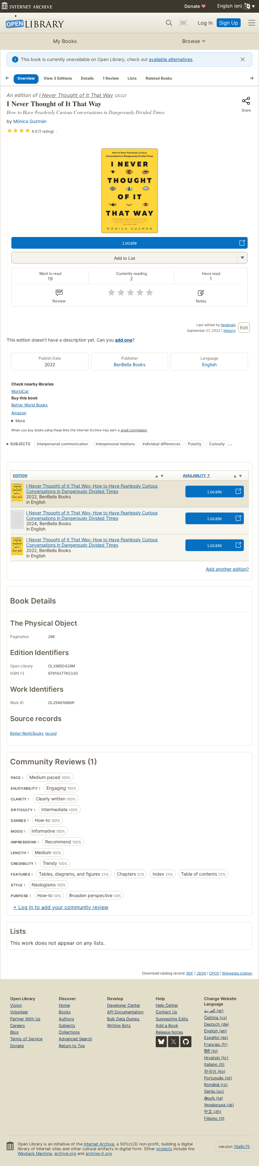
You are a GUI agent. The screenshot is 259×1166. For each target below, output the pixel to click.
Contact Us (166, 1012)
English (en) (215, 1031)
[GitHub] (185, 1041)
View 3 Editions (58, 78)
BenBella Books (129, 364)
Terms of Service (26, 1038)
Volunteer (19, 1012)
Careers (17, 1025)
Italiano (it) (214, 1064)
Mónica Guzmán (29, 121)
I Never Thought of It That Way (76, 95)
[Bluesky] (161, 1041)
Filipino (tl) (214, 1118)
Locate (130, 243)
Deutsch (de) (216, 1024)
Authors (66, 1019)
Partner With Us (25, 1019)
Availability (196, 475)
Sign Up (228, 23)
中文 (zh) (212, 1111)
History (230, 330)
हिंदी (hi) (211, 1051)
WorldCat (20, 391)
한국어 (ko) (215, 1071)
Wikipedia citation (237, 973)
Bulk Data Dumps (123, 1019)
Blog (14, 1032)
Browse (191, 41)
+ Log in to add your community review (60, 907)
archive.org (65, 1153)
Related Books (159, 78)
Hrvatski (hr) (216, 1057)
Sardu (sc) (214, 1091)
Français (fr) (216, 1044)
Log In (205, 23)
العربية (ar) (214, 1010)
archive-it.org (99, 1153)
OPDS (214, 973)
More (20, 420)
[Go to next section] (252, 79)
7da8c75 (242, 1146)
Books (65, 1012)
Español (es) (216, 1037)
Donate (195, 6)
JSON (201, 973)
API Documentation (125, 1012)
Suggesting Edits (172, 1019)
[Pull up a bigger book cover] (129, 231)
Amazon (18, 412)
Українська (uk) (219, 1104)
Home (64, 1005)
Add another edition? (227, 569)
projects (164, 1148)
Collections (69, 1032)
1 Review (111, 78)
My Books (65, 41)
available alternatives (170, 59)
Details (87, 78)
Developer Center (123, 1005)
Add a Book (167, 1025)
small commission (134, 430)
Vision (16, 1005)
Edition (20, 475)
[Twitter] (173, 1041)
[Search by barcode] (183, 23)
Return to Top (72, 1045)
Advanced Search (75, 1038)
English (209, 364)
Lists (132, 78)
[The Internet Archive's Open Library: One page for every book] (34, 23)
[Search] (169, 23)
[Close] (242, 59)
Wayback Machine (35, 1153)
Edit (244, 327)
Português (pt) (218, 1078)
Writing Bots (119, 1025)
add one (123, 340)
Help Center (167, 1005)
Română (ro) (216, 1084)
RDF (189, 973)
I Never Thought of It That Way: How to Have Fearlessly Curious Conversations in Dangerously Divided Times (92, 488)
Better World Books (29, 405)
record (51, 733)
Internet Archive (99, 1144)
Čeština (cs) (215, 1017)
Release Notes (169, 1032)
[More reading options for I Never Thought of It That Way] (242, 258)
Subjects (67, 1025)
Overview (26, 78)
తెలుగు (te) (213, 1098)
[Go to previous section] (7, 79)
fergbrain (228, 325)
